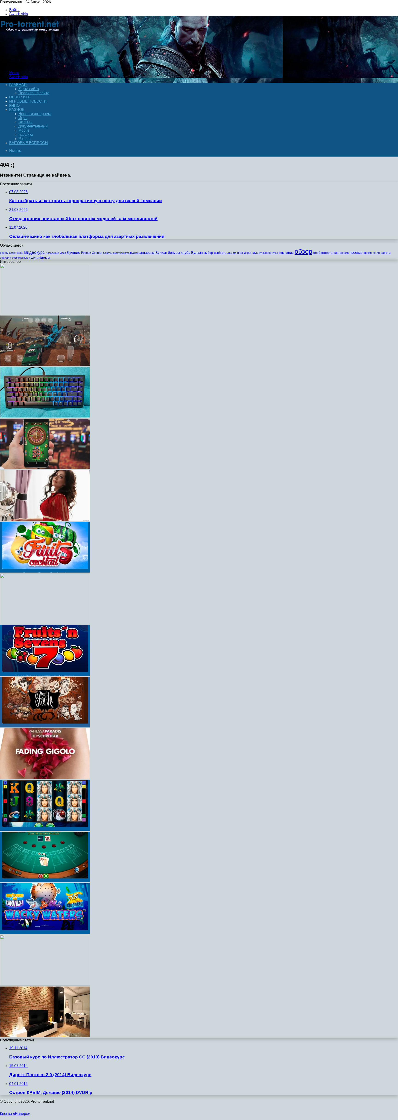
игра (240, 252)
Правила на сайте (33, 93)
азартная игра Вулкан (125, 252)
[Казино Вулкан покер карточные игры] (45, 881)
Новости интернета (34, 114)
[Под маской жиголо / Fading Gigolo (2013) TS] (45, 778)
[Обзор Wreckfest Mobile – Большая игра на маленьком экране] (45, 365)
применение (371, 252)
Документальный (33, 126)
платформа (341, 252)
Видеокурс (34, 252)
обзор (303, 251)
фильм (44, 257)
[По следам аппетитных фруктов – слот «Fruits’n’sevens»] (45, 675)
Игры (22, 118)
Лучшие (73, 252)
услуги (33, 257)
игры (247, 252)
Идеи (63, 252)
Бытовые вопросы (28, 143)
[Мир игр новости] (30, 65)
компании (286, 252)
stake (20, 252)
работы (386, 252)
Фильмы (25, 122)
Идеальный (52, 252)
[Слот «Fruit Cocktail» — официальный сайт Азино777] (45, 571)
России (86, 252)
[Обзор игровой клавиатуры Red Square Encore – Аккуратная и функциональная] (45, 416)
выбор (208, 252)
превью (356, 252)
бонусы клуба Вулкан (185, 252)
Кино (14, 105)
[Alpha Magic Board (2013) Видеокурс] (45, 984)
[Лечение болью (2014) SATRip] (45, 313)
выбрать (220, 252)
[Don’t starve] (45, 726)
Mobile (23, 130)
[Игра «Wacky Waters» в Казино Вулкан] (45, 933)
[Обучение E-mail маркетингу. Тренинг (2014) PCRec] (45, 623)
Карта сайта (28, 89)
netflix (12, 252)
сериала (5, 257)
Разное (16, 110)
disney (4, 252)
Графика (25, 134)
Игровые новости (28, 101)
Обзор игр (19, 97)
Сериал (97, 252)
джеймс (231, 252)
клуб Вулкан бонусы (265, 252)
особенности (323, 252)
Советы (107, 252)
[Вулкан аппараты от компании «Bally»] (45, 829)
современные (20, 257)
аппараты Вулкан (153, 252)
